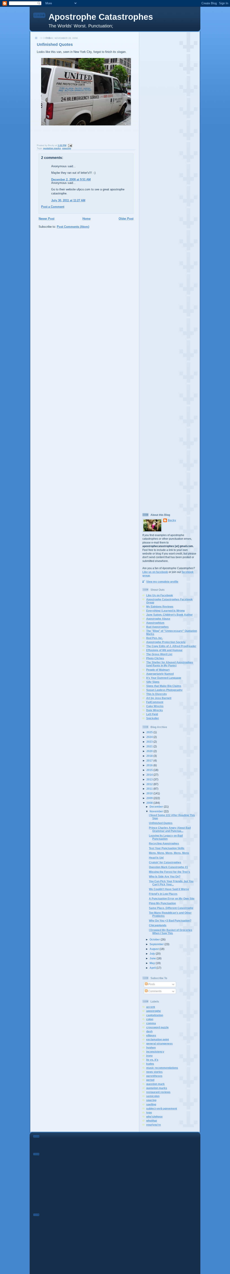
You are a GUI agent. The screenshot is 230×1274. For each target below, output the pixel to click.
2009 (149, 798)
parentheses (154, 1075)
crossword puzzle (157, 1027)
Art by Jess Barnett (158, 698)
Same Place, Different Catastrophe (171, 907)
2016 (149, 765)
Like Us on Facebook (159, 595)
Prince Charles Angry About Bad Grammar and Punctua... (170, 829)
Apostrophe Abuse (158, 618)
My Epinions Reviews (159, 606)
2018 (149, 755)
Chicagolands (157, 925)
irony (149, 1055)
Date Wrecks (154, 710)
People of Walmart (158, 669)
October (155, 939)
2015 (149, 769)
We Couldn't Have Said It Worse (169, 889)
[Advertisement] (169, 100)
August (154, 948)
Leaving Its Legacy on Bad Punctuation (166, 837)
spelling (151, 1104)
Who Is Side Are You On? (164, 876)
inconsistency (155, 1051)
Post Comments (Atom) (73, 226)
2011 (149, 788)
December (157, 806)
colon (149, 1019)
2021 (149, 746)
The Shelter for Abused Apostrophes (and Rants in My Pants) (169, 664)
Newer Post (46, 218)
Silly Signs (152, 681)
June (153, 958)
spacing (66, 148)
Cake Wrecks (155, 706)
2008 (149, 802)
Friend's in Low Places (163, 893)
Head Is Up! (156, 857)
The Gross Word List (159, 654)
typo (149, 1112)
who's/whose (154, 1116)
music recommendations (162, 1067)
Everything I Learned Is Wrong (165, 610)
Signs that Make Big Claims (163, 685)
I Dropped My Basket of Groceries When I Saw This (170, 932)
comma (151, 1023)
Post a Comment (52, 206)
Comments (154, 991)
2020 (149, 751)
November (157, 811)
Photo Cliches (155, 658)
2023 (149, 741)
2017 (149, 760)
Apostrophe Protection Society (166, 642)
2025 (149, 732)
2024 (149, 736)
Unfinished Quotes (55, 44)
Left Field (152, 714)
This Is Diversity (156, 694)
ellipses (151, 1035)
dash (149, 1031)
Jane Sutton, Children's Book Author (169, 614)
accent (150, 1006)
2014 (149, 774)
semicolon (152, 1096)
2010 (149, 793)
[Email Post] (69, 145)
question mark (155, 1083)
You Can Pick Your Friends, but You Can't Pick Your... (171, 883)
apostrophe (153, 1010)
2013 (149, 779)
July (153, 953)
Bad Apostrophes (157, 626)
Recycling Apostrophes (164, 843)
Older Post (126, 218)
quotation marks (52, 148)
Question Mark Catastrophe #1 (168, 867)
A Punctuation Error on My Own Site (172, 898)
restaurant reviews (158, 1092)
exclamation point (157, 1039)
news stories (154, 1071)
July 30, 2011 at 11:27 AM (68, 200)
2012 (149, 784)
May (153, 963)
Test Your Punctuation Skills (166, 848)
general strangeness (159, 1043)
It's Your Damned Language (163, 677)
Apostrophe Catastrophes (101, 17)
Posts (151, 984)
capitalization (154, 1015)
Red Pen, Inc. (154, 638)
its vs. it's (152, 1059)
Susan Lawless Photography (164, 689)
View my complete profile (162, 581)
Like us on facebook (155, 571)
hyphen (151, 1047)
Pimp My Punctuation (162, 903)
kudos (150, 1063)
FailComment (154, 702)
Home (86, 218)
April (153, 967)
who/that (151, 1120)
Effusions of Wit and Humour (164, 650)
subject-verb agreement (161, 1108)
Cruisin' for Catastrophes (165, 862)
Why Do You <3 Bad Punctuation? (170, 920)
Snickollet (152, 718)
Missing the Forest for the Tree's (169, 871)
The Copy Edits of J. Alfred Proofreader (171, 646)
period (150, 1079)
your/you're (153, 1124)
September (157, 944)
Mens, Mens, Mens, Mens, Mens (169, 852)
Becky (172, 520)
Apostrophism (155, 622)
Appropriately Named (160, 673)
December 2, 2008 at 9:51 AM (71, 179)
